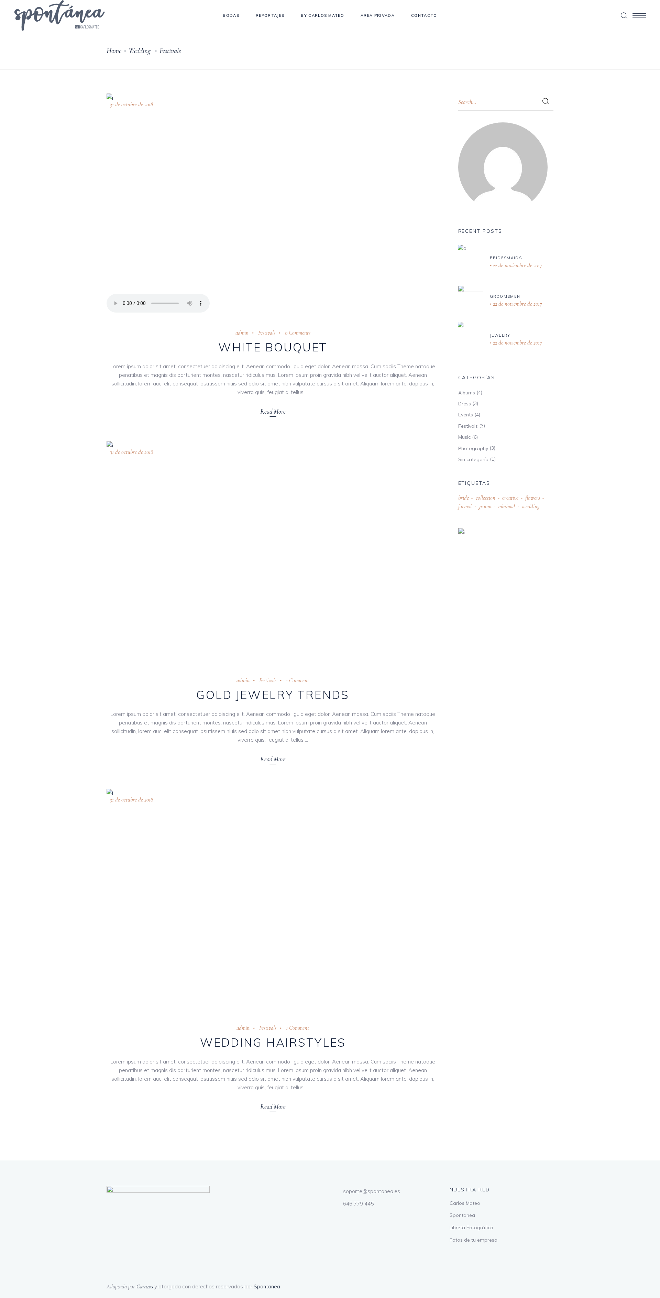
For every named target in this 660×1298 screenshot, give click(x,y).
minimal (506, 506)
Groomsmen (505, 296)
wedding (530, 506)
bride (463, 497)
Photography (473, 448)
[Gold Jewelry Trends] (273, 552)
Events (465, 415)
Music (464, 437)
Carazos (144, 1286)
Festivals (266, 332)
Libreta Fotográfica (471, 1227)
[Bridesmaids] (470, 262)
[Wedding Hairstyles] (273, 899)
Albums (466, 393)
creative (510, 497)
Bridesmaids (506, 257)
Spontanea (462, 1215)
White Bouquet (273, 347)
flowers (532, 497)
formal (465, 506)
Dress (464, 404)
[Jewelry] (470, 339)
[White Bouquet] (273, 204)
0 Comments (297, 332)
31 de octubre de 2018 (131, 104)
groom (484, 506)
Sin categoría (473, 459)
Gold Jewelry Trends (272, 695)
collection (485, 497)
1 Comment (297, 680)
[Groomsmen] (470, 301)
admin (242, 332)
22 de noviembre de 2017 (517, 265)
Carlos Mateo (465, 1203)
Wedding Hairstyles (273, 1042)
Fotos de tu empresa (473, 1240)
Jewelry (500, 335)
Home (114, 50)
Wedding (140, 50)
